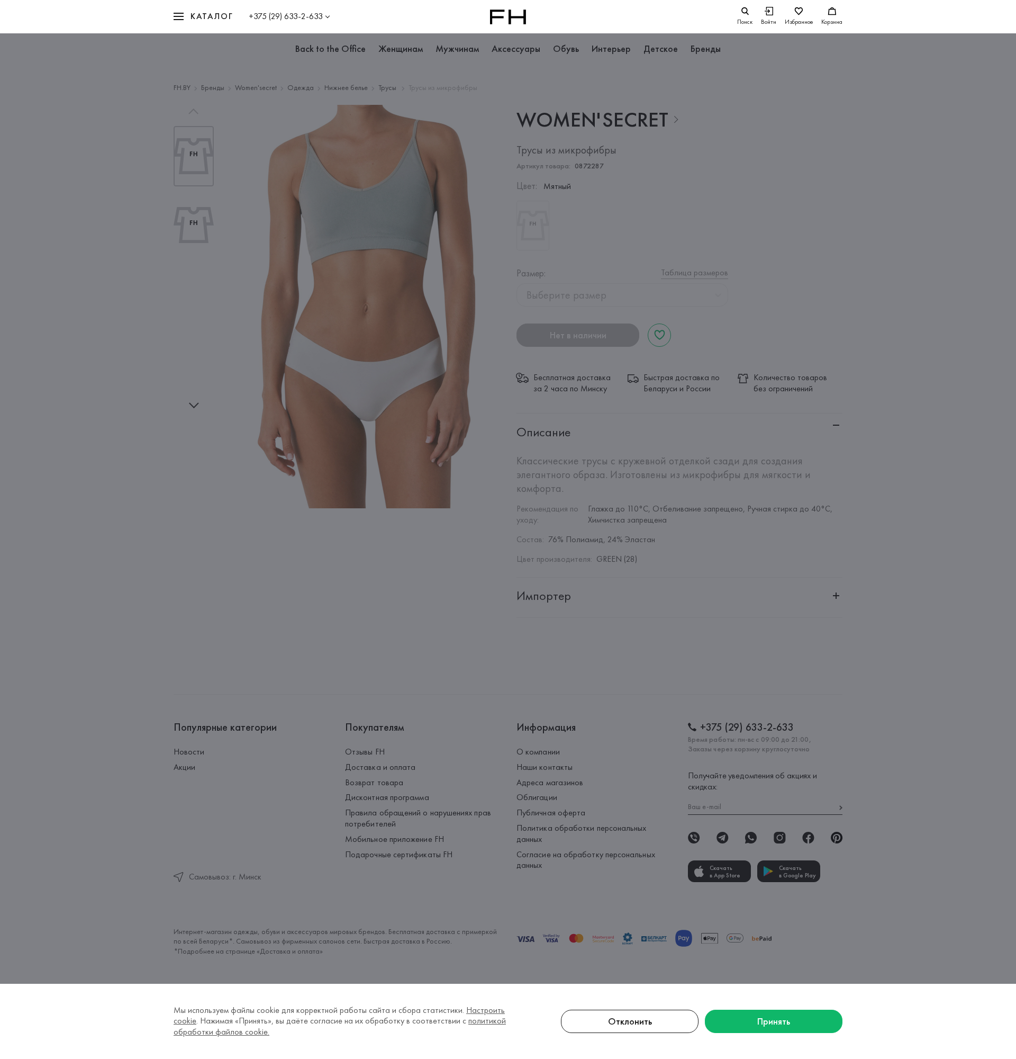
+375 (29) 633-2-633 (286, 16)
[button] (203, 16)
